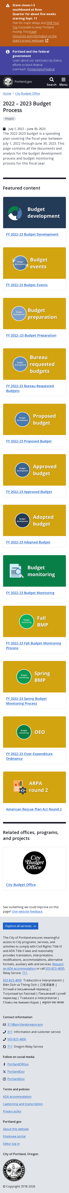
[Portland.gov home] (17, 82)
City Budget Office (27, 93)
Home (7, 93)
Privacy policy (12, 1111)
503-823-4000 (54, 968)
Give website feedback (27, 911)
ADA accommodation (17, 1097)
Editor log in (11, 1144)
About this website (16, 1129)
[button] (51, 82)
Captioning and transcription (23, 1104)
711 (24, 973)
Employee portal (14, 1136)
